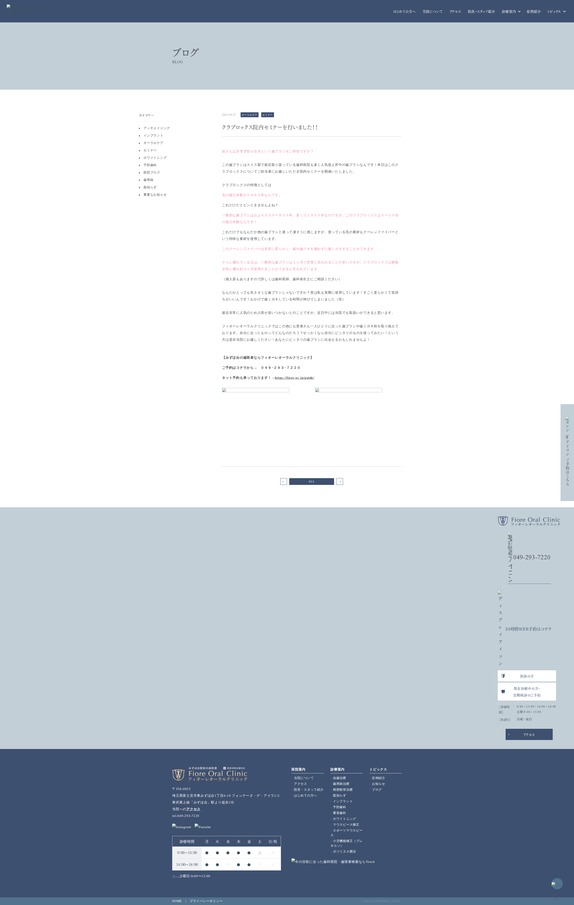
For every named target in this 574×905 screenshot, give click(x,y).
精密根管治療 (343, 789)
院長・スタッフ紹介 (481, 11)
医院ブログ (152, 172)
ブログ (377, 789)
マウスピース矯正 (346, 824)
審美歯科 (339, 813)
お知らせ (378, 784)
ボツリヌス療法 (344, 851)
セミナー (150, 150)
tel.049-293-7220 (185, 816)
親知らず (150, 187)
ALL (312, 481)
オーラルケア (153, 143)
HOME (177, 901)
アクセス (455, 11)
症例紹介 (534, 11)
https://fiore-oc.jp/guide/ (294, 378)
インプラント (153, 135)
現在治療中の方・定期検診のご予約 (527, 692)
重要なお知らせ (155, 194)
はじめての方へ (404, 11)
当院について (432, 11)
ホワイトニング (155, 157)
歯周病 (148, 180)
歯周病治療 (341, 784)
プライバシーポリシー (206, 901)
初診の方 (527, 676)
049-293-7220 (532, 557)
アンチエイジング (157, 128)
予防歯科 (150, 165)
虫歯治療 (339, 778)
